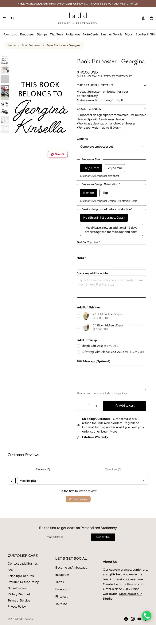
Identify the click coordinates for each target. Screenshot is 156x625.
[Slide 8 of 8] (5, 129)
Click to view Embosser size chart (99, 176)
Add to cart (127, 406)
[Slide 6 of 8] (5, 111)
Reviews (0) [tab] (43, 469)
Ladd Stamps (25, 619)
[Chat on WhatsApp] (146, 615)
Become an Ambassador (72, 567)
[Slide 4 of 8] (5, 92)
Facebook (62, 589)
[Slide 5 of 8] (5, 104)
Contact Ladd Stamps (23, 564)
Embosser (27, 34)
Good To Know (89, 109)
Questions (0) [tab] (113, 469)
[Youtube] (139, 619)
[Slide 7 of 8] (5, 120)
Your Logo (10, 34)
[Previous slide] (15, 107)
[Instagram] (133, 619)
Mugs (129, 34)
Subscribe (103, 537)
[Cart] (151, 18)
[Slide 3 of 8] (5, 79)
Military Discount (19, 594)
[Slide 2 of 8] (5, 70)
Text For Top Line (88, 242)
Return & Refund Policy (23, 582)
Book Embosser (31, 45)
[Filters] (12, 480)
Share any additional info (92, 273)
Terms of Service (19, 600)
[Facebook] (126, 619)
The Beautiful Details (95, 85)
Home (12, 45)
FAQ (11, 570)
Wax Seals (56, 34)
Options (82, 139)
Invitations (73, 34)
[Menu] (4, 18)
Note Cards (90, 34)
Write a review (78, 499)
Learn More (109, 431)
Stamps (42, 34)
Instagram (62, 575)
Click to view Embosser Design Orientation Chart (108, 201)
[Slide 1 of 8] (5, 60)
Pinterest (61, 596)
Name (81, 257)
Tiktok (59, 582)
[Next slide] (66, 107)
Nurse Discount (18, 588)
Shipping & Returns (21, 576)
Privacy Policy (17, 607)
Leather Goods (111, 34)
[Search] (12, 18)
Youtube (61, 604)
